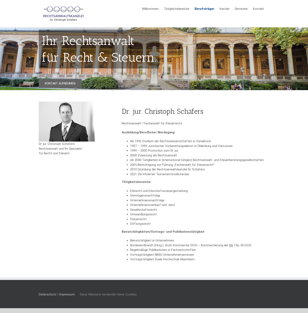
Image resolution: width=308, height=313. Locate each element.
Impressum (67, 294)
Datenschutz (48, 294)
